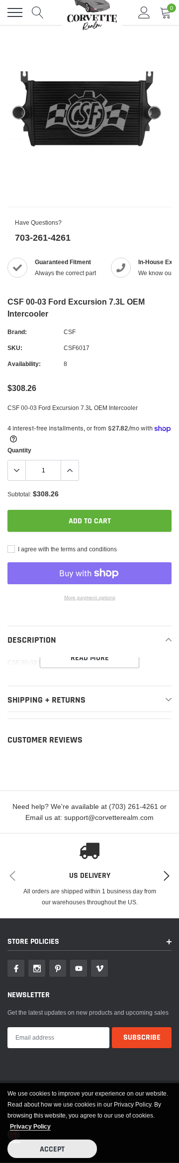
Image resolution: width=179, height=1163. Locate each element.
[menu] (14, 12)
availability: (24, 364)
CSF (70, 332)
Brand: (17, 332)
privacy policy (30, 1126)
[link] (15, 968)
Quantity (19, 450)
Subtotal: (19, 494)
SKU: (14, 348)
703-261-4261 (43, 237)
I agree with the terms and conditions (66, 549)
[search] (38, 12)
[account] (144, 12)
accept (52, 1149)
